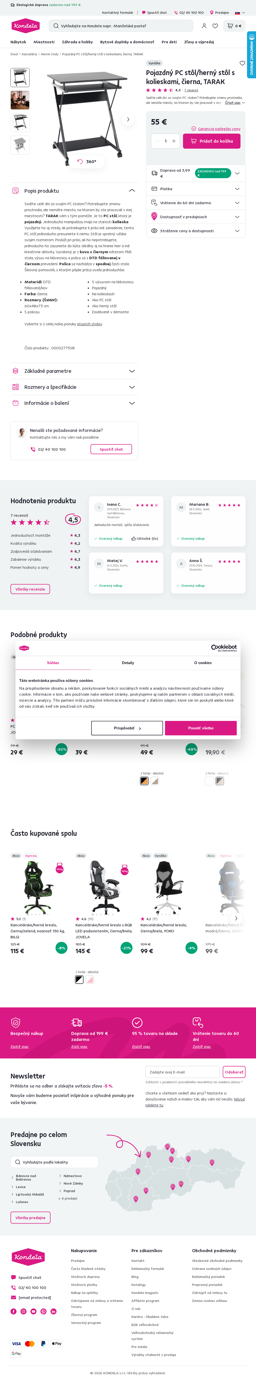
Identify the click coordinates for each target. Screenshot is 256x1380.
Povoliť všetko (201, 728)
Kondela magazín (145, 1292)
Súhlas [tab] (53, 662)
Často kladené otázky (88, 1268)
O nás (136, 1308)
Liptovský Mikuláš (30, 1194)
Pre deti (169, 41)
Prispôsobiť (124, 728)
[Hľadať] (55, 26)
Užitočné (147, 538)
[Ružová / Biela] (90, 980)
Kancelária (29, 54)
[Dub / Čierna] (220, 781)
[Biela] (209, 781)
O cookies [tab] (203, 662)
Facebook (13, 1311)
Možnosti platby (84, 1284)
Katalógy (139, 1284)
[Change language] (240, 13)
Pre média (139, 1346)
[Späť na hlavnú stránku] (25, 26)
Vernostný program (86, 1322)
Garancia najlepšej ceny (219, 129)
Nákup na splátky (84, 1292)
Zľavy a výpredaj (199, 41)
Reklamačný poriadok (208, 1276)
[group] (87, 119)
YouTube (33, 1311)
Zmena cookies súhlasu (209, 1300)
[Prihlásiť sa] (204, 26)
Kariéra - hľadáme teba (150, 1316)
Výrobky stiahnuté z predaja (154, 1354)
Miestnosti (44, 41)
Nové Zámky (73, 1183)
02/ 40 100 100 (192, 13)
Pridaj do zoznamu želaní (243, 63)
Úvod (14, 54)
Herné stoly (49, 54)
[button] (195, 173)
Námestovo (73, 1176)
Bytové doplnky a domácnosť (127, 41)
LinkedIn (53, 1311)
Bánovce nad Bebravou (26, 1177)
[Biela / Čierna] (79, 980)
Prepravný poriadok (207, 1284)
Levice (21, 1187)
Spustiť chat (157, 13)
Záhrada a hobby (77, 41)
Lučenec (22, 1202)
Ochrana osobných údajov (212, 1268)
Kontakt (138, 1260)
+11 (20, 145)
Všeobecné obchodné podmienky (217, 1260)
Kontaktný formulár (117, 13)
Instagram (23, 1311)
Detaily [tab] (128, 662)
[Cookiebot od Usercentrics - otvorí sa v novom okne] (215, 648)
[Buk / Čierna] (144, 781)
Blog (135, 1276)
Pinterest (43, 1311)
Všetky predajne (31, 1217)
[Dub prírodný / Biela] (155, 781)
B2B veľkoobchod (145, 1324)
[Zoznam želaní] (215, 26)
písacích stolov (89, 323)
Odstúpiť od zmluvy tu (209, 1292)
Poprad (69, 1191)
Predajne (222, 13)
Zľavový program (84, 1314)
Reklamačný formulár (148, 1268)
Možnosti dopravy (85, 1276)
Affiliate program (145, 1300)
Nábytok (18, 41)
